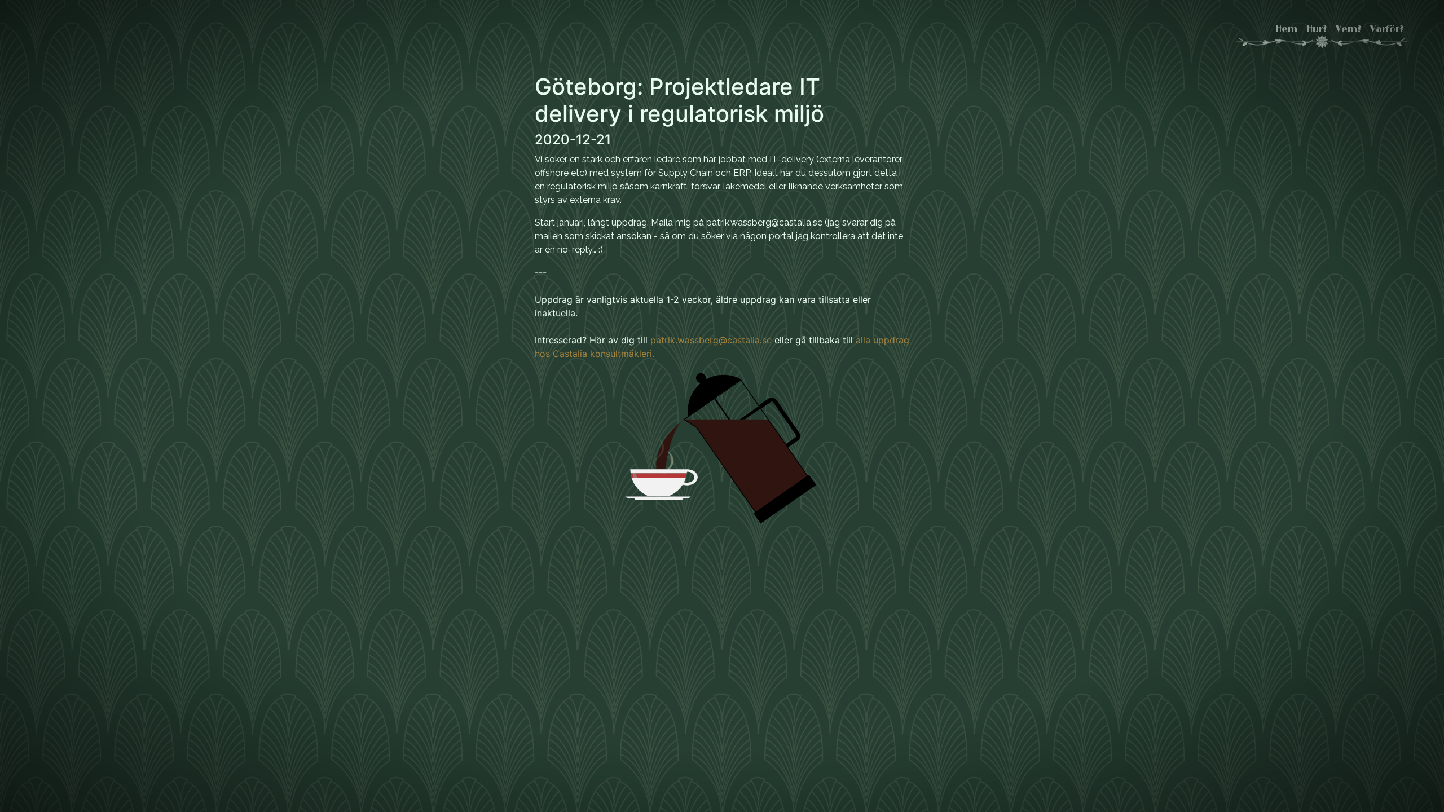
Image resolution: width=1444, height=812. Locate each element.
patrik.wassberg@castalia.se (711, 340)
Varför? (1386, 29)
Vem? (1348, 29)
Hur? (1316, 29)
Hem (1286, 29)
